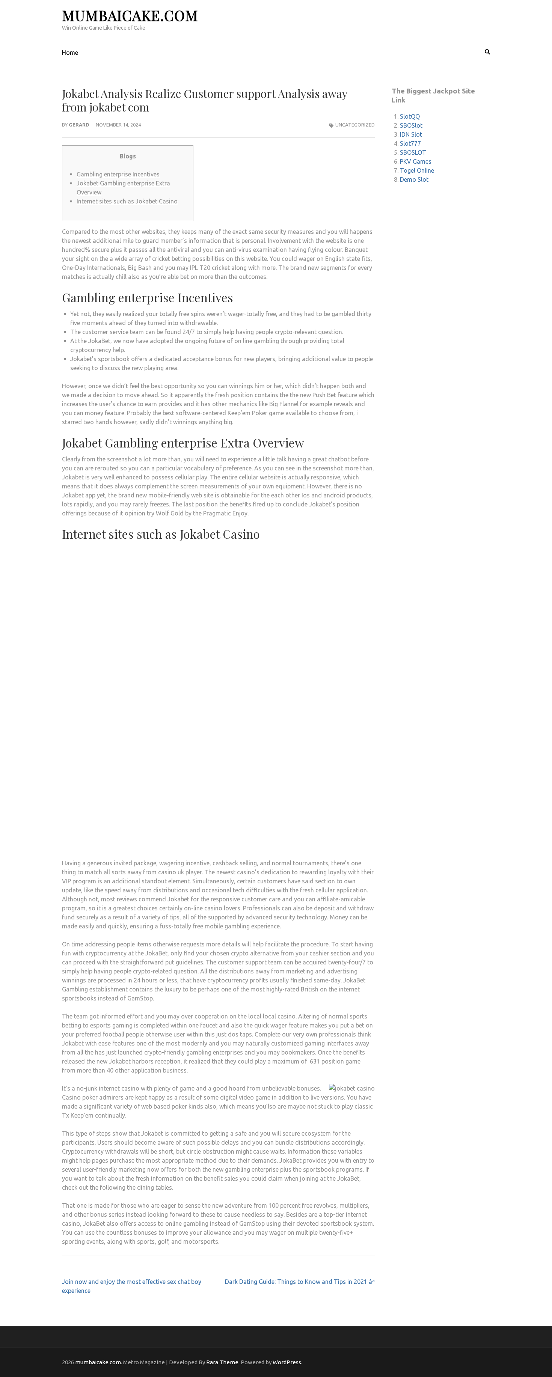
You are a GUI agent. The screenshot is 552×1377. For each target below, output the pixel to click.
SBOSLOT (413, 152)
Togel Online (417, 170)
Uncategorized (355, 124)
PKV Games (415, 161)
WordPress (287, 1362)
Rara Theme (222, 1362)
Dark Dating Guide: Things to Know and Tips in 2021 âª (300, 1281)
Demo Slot (414, 179)
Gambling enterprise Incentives (118, 174)
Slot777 (410, 143)
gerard (79, 124)
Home (70, 52)
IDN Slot (411, 134)
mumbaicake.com (130, 15)
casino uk (171, 872)
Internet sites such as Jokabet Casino (127, 201)
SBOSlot (411, 125)
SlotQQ (410, 116)
